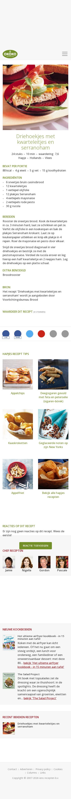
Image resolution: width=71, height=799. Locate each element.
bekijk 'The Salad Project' (40, 698)
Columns (32, 772)
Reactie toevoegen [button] (35, 545)
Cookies (58, 769)
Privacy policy (43, 769)
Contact (12, 769)
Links (43, 772)
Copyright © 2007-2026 (25, 778)
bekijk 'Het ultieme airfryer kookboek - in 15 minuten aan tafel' (41, 665)
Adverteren (26, 769)
